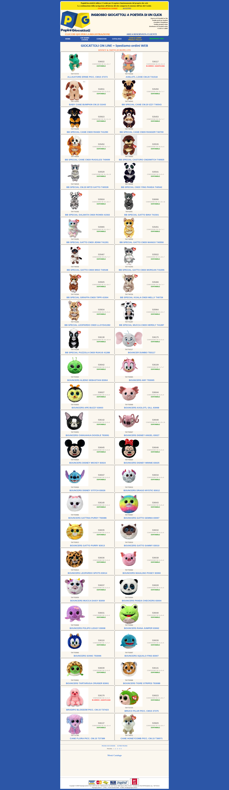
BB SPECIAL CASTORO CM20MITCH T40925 (141, 159)
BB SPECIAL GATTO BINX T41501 (141, 215)
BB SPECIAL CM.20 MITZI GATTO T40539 (87, 187)
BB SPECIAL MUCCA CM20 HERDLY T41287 (141, 325)
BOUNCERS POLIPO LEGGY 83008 (87, 628)
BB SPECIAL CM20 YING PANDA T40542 (141, 187)
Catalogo (117, 39)
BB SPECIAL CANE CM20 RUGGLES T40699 (87, 159)
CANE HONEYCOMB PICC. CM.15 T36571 (142, 738)
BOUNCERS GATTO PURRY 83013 (87, 545)
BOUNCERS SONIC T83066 (87, 656)
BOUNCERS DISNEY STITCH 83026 (87, 490)
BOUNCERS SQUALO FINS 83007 (142, 656)
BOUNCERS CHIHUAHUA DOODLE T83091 (87, 435)
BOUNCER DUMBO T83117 (141, 352)
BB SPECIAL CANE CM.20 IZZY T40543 (141, 104)
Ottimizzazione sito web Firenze (108, 785)
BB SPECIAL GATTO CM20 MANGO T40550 (142, 242)
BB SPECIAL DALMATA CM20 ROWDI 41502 (87, 215)
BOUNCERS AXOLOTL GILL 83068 (141, 407)
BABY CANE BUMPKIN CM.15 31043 (87, 104)
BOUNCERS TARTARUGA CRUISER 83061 (87, 683)
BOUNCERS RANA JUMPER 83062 (141, 628)
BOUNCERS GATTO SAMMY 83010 (141, 545)
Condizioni (102, 39)
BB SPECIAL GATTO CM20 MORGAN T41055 (141, 270)
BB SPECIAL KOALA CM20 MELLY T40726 (141, 297)
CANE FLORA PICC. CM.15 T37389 (87, 738)
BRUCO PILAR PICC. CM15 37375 (142, 711)
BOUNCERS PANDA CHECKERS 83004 (141, 600)
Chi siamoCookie (84, 39)
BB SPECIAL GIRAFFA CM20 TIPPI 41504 (87, 297)
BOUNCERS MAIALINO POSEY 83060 (142, 573)
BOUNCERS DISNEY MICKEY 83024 (87, 463)
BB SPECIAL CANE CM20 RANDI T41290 (87, 132)
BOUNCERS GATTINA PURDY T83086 (87, 518)
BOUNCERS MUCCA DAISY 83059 (87, 600)
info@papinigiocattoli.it (131, 787)
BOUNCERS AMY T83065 (141, 380)
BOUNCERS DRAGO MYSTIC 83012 (142, 490)
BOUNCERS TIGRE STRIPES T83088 (141, 683)
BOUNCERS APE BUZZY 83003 (87, 407)
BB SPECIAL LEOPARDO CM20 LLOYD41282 (87, 325)
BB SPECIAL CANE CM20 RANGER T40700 (142, 132)
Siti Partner (157, 785)
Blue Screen (128, 785)
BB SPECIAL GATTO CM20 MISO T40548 (87, 270)
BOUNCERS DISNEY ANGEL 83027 (141, 435)
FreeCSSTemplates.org (146, 785)
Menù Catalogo (114, 755)
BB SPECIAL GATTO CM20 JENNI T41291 (87, 242)
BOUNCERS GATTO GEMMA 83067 (141, 518)
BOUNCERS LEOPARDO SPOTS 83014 (87, 573)
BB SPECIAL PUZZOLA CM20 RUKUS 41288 (87, 352)
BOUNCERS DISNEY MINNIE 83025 (141, 463)
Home (67, 39)
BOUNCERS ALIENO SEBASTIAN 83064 (87, 380)
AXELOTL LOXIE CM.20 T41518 (142, 77)
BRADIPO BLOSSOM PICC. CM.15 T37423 (87, 710)
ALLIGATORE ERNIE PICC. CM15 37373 (87, 77)
